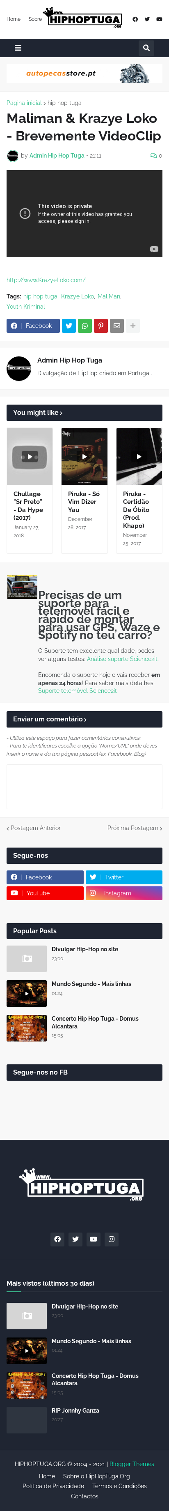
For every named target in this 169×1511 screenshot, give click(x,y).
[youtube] (159, 19)
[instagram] (112, 1239)
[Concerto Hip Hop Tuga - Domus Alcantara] (27, 1028)
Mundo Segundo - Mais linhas (91, 984)
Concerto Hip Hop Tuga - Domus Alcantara (95, 1022)
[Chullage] (30, 456)
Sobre (35, 19)
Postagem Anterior (36, 828)
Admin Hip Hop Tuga (69, 360)
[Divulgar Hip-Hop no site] (27, 959)
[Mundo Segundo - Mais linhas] (27, 993)
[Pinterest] (101, 326)
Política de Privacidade (53, 1486)
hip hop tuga (65, 103)
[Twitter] (69, 326)
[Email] (117, 326)
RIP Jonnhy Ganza (75, 1410)
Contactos (84, 1496)
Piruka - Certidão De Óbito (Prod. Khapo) (136, 510)
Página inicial (24, 103)
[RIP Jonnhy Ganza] (27, 1420)
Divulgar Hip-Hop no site (85, 949)
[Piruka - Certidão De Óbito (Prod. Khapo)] (139, 456)
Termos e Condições (119, 1486)
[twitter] (147, 19)
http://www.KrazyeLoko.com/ (46, 280)
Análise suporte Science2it (122, 659)
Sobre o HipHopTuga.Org (96, 1476)
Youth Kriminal (26, 306)
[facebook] (135, 19)
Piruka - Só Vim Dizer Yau (84, 502)
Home (14, 19)
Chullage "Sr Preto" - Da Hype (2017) (28, 506)
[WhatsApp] (85, 326)
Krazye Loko (77, 296)
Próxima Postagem (132, 828)
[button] (18, 48)
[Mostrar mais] (133, 326)
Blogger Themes (132, 1464)
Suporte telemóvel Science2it (77, 691)
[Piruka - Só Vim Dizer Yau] (84, 456)
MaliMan (109, 296)
